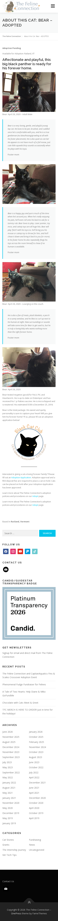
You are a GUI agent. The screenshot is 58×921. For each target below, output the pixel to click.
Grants (5, 844)
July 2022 (33, 772)
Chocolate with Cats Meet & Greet (20, 702)
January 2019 (9, 823)
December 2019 (10, 813)
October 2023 (36, 752)
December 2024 (10, 747)
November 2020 (10, 802)
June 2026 (7, 731)
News (32, 844)
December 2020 (37, 797)
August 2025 (8, 741)
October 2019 (36, 813)
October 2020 (36, 802)
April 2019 (34, 818)
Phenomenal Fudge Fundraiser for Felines (24, 684)
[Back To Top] (29, 902)
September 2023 (11, 757)
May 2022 (7, 777)
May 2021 (7, 792)
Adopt (35, 496)
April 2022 (34, 777)
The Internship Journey (14, 849)
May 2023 (7, 767)
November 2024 (37, 747)
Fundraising (35, 839)
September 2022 (11, 772)
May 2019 (7, 818)
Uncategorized (36, 849)
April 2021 (34, 792)
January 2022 (9, 782)
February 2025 (36, 741)
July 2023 (7, 762)
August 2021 (8, 787)
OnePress (16, 913)
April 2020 (34, 807)
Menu (52, 6)
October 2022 (36, 767)
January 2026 (36, 731)
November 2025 (10, 736)
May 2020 (7, 807)
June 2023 (34, 762)
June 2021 (34, 787)
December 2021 (37, 782)
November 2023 (10, 752)
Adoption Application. (21, 477)
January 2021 (9, 797)
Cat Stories (8, 839)
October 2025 (36, 736)
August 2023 (35, 757)
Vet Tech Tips (9, 854)
